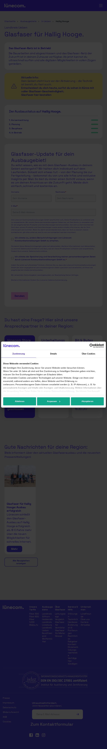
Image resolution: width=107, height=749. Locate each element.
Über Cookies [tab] (88, 354)
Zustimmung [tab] (18, 354)
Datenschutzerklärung (63, 391)
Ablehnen (19, 401)
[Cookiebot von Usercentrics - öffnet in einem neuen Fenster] (91, 346)
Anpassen (52, 401)
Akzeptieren (87, 401)
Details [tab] (53, 354)
